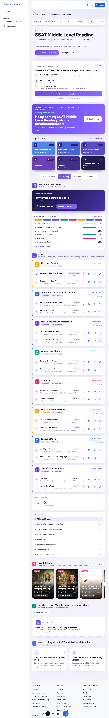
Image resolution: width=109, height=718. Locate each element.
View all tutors (39, 612)
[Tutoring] (53, 713)
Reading (66, 177)
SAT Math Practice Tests (40, 696)
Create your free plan (67, 94)
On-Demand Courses (39, 706)
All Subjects (35, 689)
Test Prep (86, 693)
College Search (88, 703)
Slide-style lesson (46, 206)
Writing (91, 177)
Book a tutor (94, 119)
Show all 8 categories (42, 246)
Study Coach (62, 700)
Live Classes (36, 703)
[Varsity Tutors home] (11, 4)
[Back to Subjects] (33, 14)
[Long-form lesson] (83, 274)
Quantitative (50, 177)
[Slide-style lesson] (89, 274)
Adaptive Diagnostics (55, 22)
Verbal (78, 177)
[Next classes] (105, 584)
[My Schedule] (58, 713)
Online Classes (88, 696)
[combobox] (15, 11)
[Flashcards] (94, 274)
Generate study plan (48, 53)
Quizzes (95, 22)
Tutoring (39, 22)
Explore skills (69, 53)
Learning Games (63, 710)
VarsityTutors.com (89, 706)
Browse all (96, 564)
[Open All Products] (66, 714)
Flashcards (83, 22)
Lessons (71, 22)
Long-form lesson (65, 206)
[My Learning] (47, 713)
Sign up (101, 5)
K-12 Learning (88, 700)
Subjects (45, 14)
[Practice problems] (100, 274)
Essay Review (61, 703)
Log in (91, 5)
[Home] (37, 14)
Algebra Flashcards (38, 693)
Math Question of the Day (40, 700)
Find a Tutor (87, 689)
